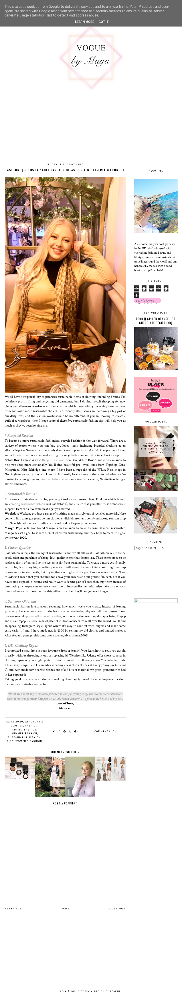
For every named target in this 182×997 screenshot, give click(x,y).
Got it (104, 22)
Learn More (84, 22)
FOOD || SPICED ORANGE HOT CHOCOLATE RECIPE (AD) (156, 320)
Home (65, 908)
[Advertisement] (37, 952)
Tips (10, 741)
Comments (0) (105, 731)
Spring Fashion (24, 729)
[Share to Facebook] (59, 731)
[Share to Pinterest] (64, 731)
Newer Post (14, 908)
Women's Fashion (29, 741)
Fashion (31, 725)
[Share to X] (53, 731)
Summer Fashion (24, 733)
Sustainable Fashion (24, 737)
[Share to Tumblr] (70, 731)
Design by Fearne (107, 991)
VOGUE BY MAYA (81, 991)
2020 (19, 721)
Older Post (117, 908)
